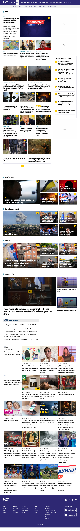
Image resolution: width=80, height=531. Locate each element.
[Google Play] (71, 510)
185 (56, 86)
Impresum (47, 508)
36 (29, 166)
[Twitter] (69, 500)
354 (56, 62)
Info (6, 305)
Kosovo (7, 258)
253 (56, 69)
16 (56, 194)
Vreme (36, 512)
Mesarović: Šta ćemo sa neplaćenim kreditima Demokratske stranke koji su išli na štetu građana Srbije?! (27, 311)
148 (56, 94)
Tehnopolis (25, 508)
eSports (24, 506)
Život (4, 512)
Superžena (15, 512)
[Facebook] (66, 500)
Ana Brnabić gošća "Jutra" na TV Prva (66, 290)
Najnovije (13, 2)
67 (55, 111)
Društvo (6, 126)
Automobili (25, 510)
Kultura (15, 510)
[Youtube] (76, 500)
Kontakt (47, 518)
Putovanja (15, 508)
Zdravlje (15, 506)
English (36, 510)
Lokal (23, 512)
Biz (4, 510)
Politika (38, 51)
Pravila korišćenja (50, 510)
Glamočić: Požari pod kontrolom (66, 310)
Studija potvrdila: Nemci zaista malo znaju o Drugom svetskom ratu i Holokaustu (20, 335)
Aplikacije (47, 514)
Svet (4, 16)
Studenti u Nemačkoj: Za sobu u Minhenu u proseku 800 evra (21, 340)
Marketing (47, 506)
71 (55, 102)
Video (36, 506)
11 (33, 41)
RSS (46, 516)
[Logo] (5, 2)
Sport (5, 508)
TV (35, 508)
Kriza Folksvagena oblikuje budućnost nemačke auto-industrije (20, 325)
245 (56, 79)
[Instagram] (72, 500)
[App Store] (71, 515)
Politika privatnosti (50, 512)
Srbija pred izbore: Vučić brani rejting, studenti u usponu (21, 332)
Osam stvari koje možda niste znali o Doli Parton (19, 329)
